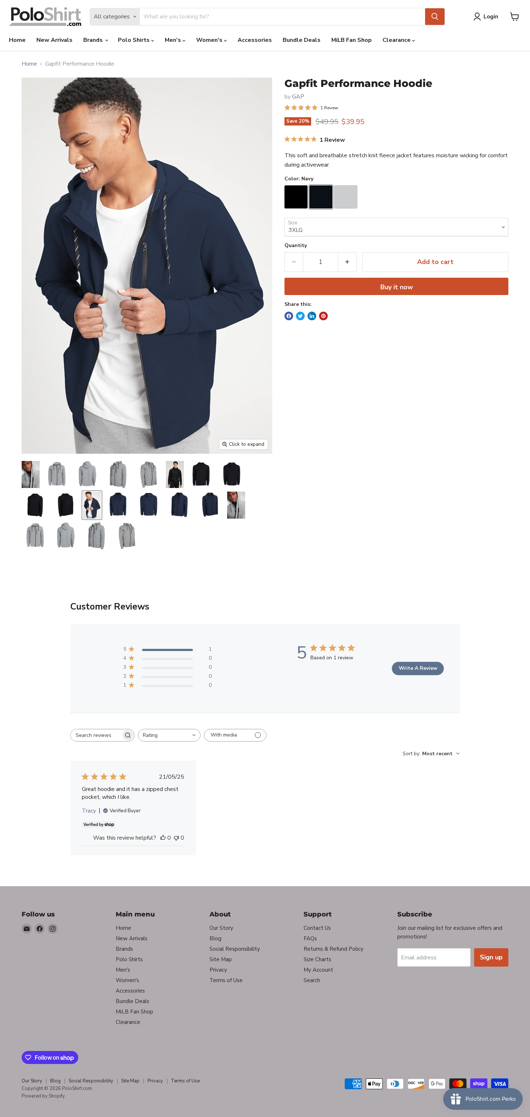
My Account (318, 969)
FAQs (310, 938)
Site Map (220, 959)
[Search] (435, 16)
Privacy (218, 969)
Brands (93, 40)
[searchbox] (96, 735)
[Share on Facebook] (288, 316)
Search (312, 980)
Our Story (221, 928)
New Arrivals (54, 40)
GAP (298, 97)
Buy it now (396, 287)
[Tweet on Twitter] (300, 316)
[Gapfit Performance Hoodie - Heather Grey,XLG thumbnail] (236, 505)
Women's (210, 40)
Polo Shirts (134, 40)
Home (17, 40)
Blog (215, 938)
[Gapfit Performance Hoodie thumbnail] (30, 474)
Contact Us (317, 928)
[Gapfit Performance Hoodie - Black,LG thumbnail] (175, 474)
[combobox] (169, 735)
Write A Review (418, 668)
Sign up (491, 957)
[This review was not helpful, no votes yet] (176, 838)
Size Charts (317, 959)
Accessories (255, 40)
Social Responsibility (234, 949)
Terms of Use (226, 980)
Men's (173, 40)
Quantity (295, 246)
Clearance (397, 40)
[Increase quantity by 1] (347, 262)
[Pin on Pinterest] (323, 316)
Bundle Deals (302, 40)
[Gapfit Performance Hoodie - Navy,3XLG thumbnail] (92, 505)
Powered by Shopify (43, 1096)
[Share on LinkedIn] (312, 316)
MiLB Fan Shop (351, 40)
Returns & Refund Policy (333, 949)
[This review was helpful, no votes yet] (162, 838)
